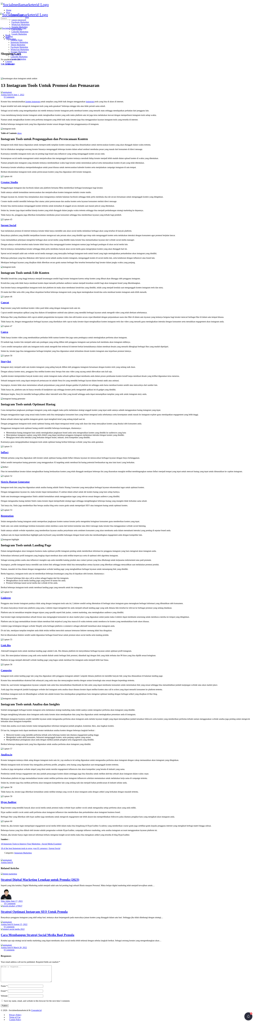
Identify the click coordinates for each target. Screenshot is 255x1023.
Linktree (6, 597)
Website (4, 996)
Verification (10, 64)
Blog (7, 37)
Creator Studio (9, 182)
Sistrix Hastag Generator (15, 481)
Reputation (7, 515)
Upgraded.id (36, 1010)
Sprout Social (8, 225)
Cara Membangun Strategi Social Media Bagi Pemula (37, 935)
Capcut (5, 302)
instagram (90, 101)
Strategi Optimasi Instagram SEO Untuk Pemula (34, 911)
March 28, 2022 (20, 947)
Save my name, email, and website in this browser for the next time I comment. (37, 1001)
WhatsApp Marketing (20, 49)
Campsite (6, 670)
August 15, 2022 (20, 924)
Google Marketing (18, 59)
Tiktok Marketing (18, 45)
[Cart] (2, 48)
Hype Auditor (8, 802)
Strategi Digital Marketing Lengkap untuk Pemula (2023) (40, 879)
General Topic (17, 40)
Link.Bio (6, 645)
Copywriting (16, 54)
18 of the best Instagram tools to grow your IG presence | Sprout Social (30, 848)
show (19, 133)
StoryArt (6, 361)
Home (7, 35)
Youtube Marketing (19, 52)
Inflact (4, 452)
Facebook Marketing (19, 47)
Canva (4, 331)
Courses (8, 61)
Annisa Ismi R (7, 95)
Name (4, 986)
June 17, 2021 (17, 901)
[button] (248, 1016)
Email (4, 991)
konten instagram (33, 101)
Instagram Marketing (19, 42)
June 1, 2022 (18, 95)
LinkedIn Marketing (19, 57)
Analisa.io (6, 754)
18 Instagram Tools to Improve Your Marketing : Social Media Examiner (31, 844)
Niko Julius (6, 901)
